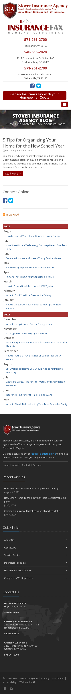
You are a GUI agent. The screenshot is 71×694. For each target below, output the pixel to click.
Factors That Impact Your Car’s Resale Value (30, 276)
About (15, 465)
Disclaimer (58, 678)
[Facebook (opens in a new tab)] (32, 85)
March (8, 281)
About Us (9, 540)
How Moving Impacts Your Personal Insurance (31, 267)
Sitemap (37, 465)
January (9, 300)
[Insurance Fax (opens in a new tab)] (35, 26)
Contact (26, 465)
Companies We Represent (18, 578)
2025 (7, 314)
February (9, 290)
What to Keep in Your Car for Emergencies (29, 324)
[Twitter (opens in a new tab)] (38, 85)
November (10, 328)
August (8, 231)
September (11, 351)
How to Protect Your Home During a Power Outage (33, 236)
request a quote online (43, 453)
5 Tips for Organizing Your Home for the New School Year (33, 143)
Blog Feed (12, 214)
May (6, 263)
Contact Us (10, 547)
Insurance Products (15, 562)
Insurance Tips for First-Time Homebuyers (29, 394)
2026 (7, 226)
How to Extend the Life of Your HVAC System (30, 286)
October (9, 338)
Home (6, 465)
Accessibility (9, 682)
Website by (27, 682)
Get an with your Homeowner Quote (34, 96)
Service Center (12, 555)
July (6, 240)
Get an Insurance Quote (17, 570)
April (6, 272)
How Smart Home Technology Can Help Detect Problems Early (35, 501)
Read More (12, 173)
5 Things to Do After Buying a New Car (26, 333)
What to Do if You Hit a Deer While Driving (28, 295)
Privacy (45, 678)
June (6, 253)
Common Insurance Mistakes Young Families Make (34, 258)
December (10, 319)
